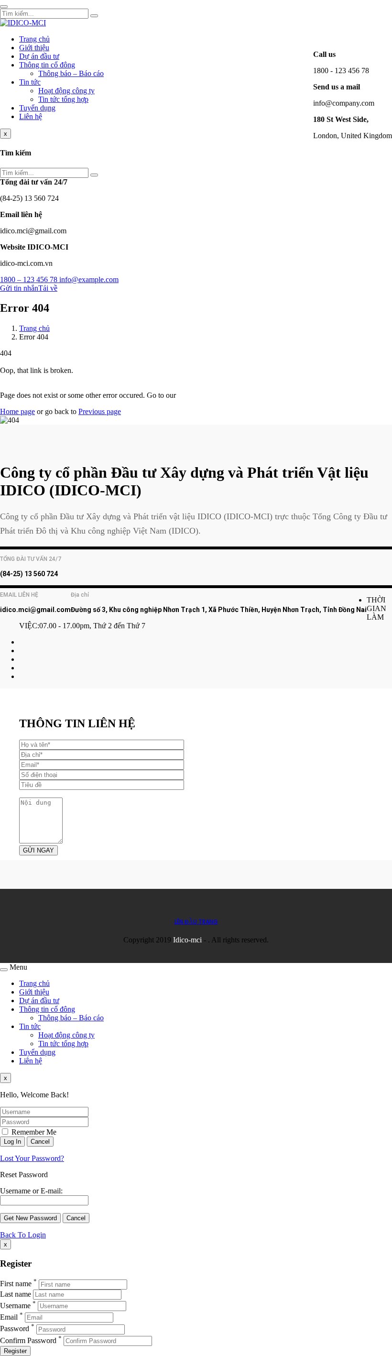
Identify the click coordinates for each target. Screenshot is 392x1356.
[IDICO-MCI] (23, 23)
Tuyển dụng (37, 108)
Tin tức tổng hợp (63, 99)
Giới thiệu (34, 48)
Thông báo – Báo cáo (71, 73)
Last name (15, 1294)
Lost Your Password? (32, 1158)
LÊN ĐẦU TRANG (196, 922)
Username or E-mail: (31, 1191)
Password (14, 1329)
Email (9, 1317)
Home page (17, 411)
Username (15, 1305)
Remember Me (33, 1132)
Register (15, 1351)
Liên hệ (30, 116)
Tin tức (30, 82)
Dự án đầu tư (39, 56)
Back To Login (23, 1235)
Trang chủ (34, 39)
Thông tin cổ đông (47, 65)
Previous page (99, 411)
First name (16, 1284)
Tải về (47, 288)
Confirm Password (28, 1340)
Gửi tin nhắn (19, 288)
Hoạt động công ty (66, 91)
